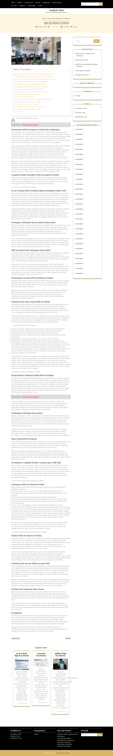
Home (13, 2)
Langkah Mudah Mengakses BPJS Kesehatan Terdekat (33, 77)
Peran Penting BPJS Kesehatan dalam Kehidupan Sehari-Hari (36, 79)
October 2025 (80, 112)
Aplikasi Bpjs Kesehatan (60, 654)
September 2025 (81, 117)
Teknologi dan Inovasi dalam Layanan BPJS (30, 107)
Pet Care (14, 5)
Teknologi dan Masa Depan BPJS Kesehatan (30, 89)
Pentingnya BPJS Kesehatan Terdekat (28, 102)
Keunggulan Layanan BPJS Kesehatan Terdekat (31, 87)
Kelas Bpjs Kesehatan (83, 70)
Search (100, 4)
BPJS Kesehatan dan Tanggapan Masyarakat (30, 84)
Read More (21, 703)
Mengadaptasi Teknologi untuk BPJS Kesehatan (31, 92)
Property (22, 5)
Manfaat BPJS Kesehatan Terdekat (27, 104)
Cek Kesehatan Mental (30, 397)
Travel (40, 5)
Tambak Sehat (56, 10)
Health (20, 2)
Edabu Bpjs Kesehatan (30, 125)
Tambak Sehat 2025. (56, 753)
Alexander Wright (55, 26)
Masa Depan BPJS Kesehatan (25, 97)
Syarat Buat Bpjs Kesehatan (22, 654)
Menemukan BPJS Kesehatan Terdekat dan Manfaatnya (34, 74)
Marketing (46, 2)
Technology (31, 5)
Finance (37, 2)
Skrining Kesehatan (82, 60)
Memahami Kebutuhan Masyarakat (27, 94)
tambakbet (79, 129)
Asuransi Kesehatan (41, 654)
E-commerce (29, 2)
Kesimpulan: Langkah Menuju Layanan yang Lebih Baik (34, 99)
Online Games (56, 2)
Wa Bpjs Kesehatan (82, 75)
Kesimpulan (19, 112)
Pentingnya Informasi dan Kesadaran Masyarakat (32, 82)
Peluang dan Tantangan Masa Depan (27, 109)
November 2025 (81, 108)
